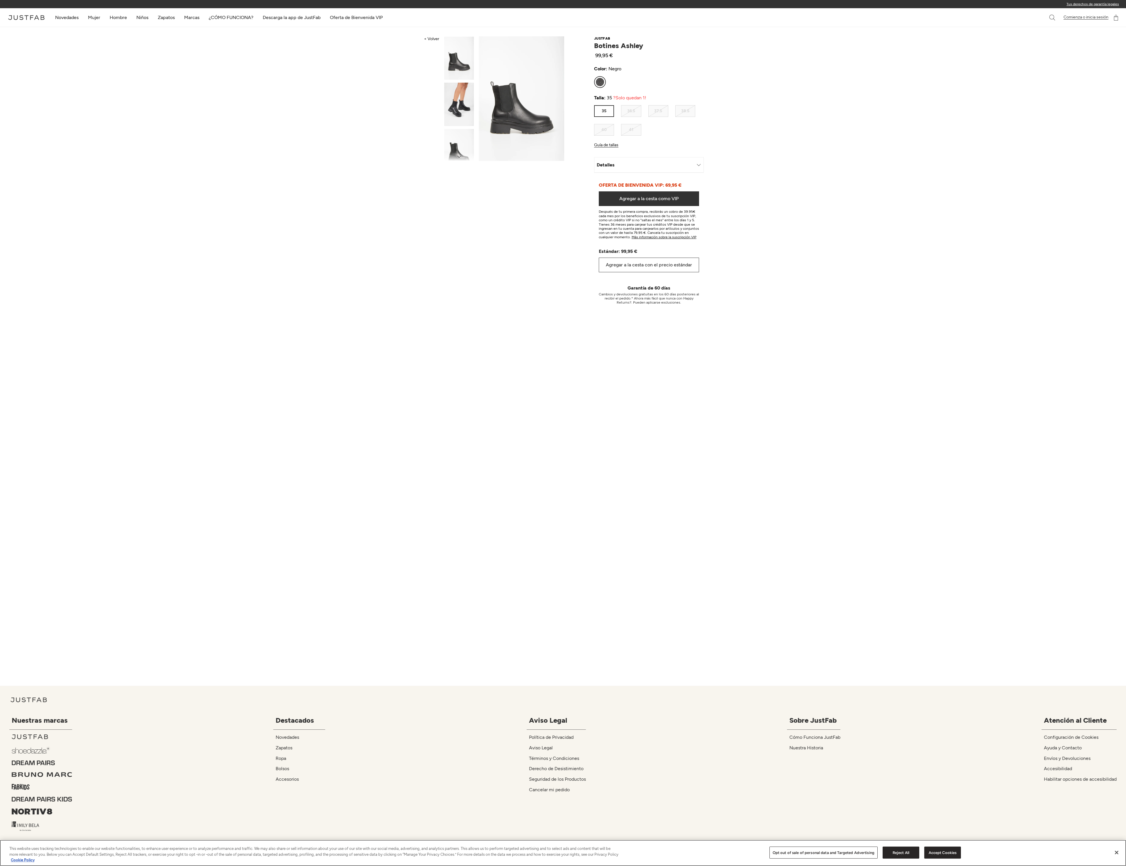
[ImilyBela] (42, 826)
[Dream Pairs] (42, 762)
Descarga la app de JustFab (291, 17)
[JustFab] (42, 736)
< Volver (431, 38)
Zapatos (166, 17)
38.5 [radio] (685, 110)
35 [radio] (604, 110)
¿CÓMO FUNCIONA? (231, 17)
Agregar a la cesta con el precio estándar (649, 265)
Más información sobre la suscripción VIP (664, 237)
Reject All (901, 852)
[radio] (600, 82)
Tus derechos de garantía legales (1092, 4)
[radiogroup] (644, 82)
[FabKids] (42, 787)
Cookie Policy (23, 860)
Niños (142, 17)
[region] (563, 853)
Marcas (191, 17)
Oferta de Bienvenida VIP (356, 17)
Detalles (606, 165)
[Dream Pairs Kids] (42, 799)
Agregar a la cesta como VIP (649, 198)
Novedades (67, 17)
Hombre (118, 17)
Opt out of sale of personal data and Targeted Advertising (823, 852)
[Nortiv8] (42, 811)
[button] (1053, 17)
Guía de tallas (606, 145)
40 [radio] (604, 129)
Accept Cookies (943, 852)
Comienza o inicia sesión (1086, 17)
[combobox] (1046, 17)
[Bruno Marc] (42, 774)
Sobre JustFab (813, 720)
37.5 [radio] (658, 110)
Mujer (94, 17)
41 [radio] (631, 129)
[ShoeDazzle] (42, 749)
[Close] (1116, 852)
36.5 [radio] (631, 110)
